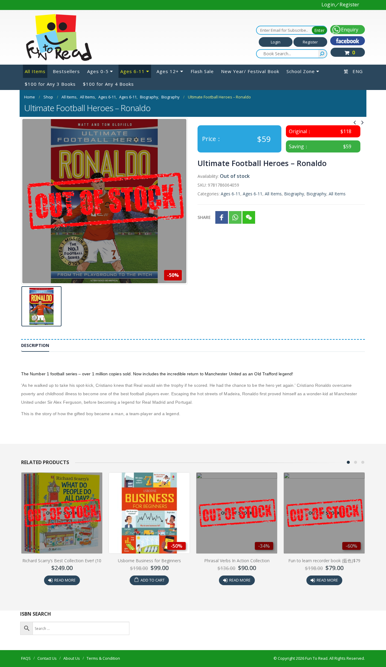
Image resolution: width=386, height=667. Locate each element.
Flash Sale (202, 71)
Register (310, 42)
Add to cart (153, 580)
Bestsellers (66, 71)
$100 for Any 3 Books (50, 84)
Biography (294, 194)
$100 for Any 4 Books (108, 84)
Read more (65, 580)
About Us (71, 658)
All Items (35, 71)
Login (275, 42)
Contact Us (47, 658)
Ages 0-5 (98, 71)
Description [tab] (35, 345)
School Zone (300, 71)
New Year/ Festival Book (250, 71)
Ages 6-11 (132, 71)
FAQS (26, 658)
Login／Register (340, 4)
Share (204, 217)
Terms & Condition (103, 658)
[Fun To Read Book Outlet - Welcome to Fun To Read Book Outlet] (58, 37)
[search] (322, 54)
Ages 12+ (168, 71)
